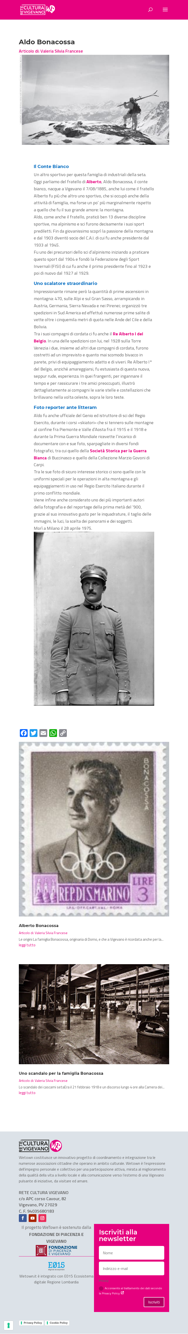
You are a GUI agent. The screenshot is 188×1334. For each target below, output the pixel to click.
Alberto (93, 181)
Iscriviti (154, 1302)
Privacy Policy (33, 1322)
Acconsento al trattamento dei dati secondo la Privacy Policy (130, 1291)
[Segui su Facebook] (23, 1218)
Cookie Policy (59, 1322)
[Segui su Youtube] (32, 1218)
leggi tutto (27, 945)
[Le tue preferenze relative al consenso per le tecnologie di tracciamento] (8, 1325)
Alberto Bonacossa (39, 925)
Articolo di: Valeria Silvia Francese (51, 51)
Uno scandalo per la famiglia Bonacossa (61, 1073)
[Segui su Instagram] (42, 1218)
